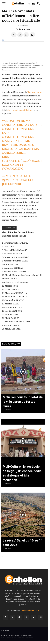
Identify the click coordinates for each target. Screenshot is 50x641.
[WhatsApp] (26, 34)
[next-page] (6, 556)
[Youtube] (19, 617)
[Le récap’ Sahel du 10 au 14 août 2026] (23, 515)
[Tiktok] (26, 617)
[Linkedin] (33, 617)
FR (29, 3)
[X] (20, 34)
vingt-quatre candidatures (20, 110)
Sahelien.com (24, 29)
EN (33, 3)
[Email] (32, 34)
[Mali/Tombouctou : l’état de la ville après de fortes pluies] (23, 371)
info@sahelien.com (30, 610)
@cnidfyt (15, 164)
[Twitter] (12, 617)
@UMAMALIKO (12, 168)
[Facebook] (14, 34)
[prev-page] (2, 556)
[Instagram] (40, 617)
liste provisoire (34, 92)
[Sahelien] (17, 4)
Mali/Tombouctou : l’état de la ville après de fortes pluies (23, 401)
